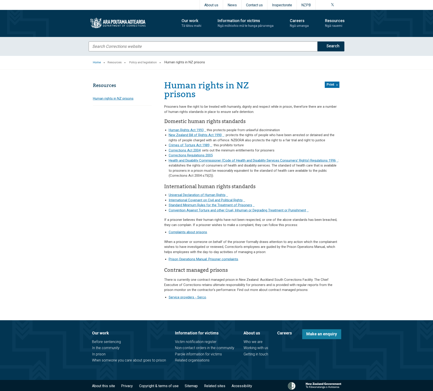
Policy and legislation (143, 62)
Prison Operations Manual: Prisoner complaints (203, 259)
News (232, 5)
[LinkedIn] (343, 5)
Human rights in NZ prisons (113, 98)
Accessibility (242, 386)
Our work (100, 333)
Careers (284, 333)
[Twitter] (332, 5)
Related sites (214, 386)
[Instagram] (326, 5)
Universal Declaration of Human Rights (198, 195)
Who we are (253, 342)
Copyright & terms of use (159, 386)
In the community (106, 348)
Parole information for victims (198, 354)
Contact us (254, 5)
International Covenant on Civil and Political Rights (207, 200)
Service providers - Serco (187, 297)
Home (97, 62)
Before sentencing (106, 342)
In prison (99, 354)
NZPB (306, 5)
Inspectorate (282, 5)
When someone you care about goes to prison (129, 360)
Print (330, 84)
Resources (115, 62)
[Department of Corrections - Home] (131, 23)
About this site (103, 386)
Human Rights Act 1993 (187, 130)
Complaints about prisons (188, 232)
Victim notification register (195, 342)
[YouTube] (337, 5)
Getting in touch (256, 354)
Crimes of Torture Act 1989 (190, 145)
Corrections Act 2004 (184, 150)
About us (211, 5)
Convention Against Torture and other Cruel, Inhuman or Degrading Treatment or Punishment (239, 210)
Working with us (256, 348)
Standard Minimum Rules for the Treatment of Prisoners (212, 205)
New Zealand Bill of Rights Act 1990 (196, 135)
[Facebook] (321, 5)
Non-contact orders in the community (204, 348)
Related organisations (192, 360)
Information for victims (197, 333)
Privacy (127, 386)
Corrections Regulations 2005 (191, 155)
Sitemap (191, 386)
